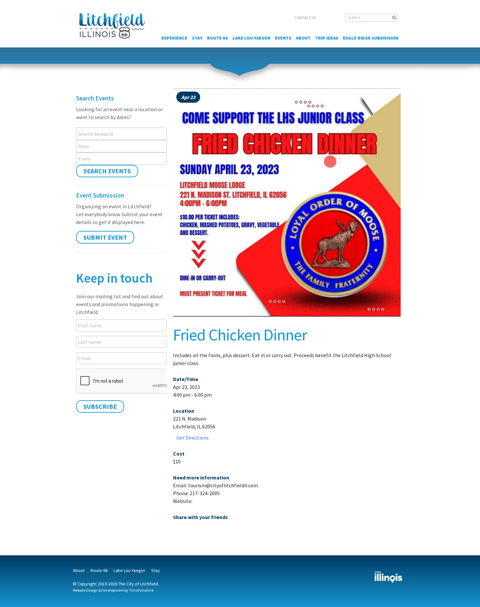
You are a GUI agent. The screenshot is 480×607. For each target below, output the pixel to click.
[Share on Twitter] (189, 531)
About (303, 38)
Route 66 (217, 38)
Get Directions (192, 437)
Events (283, 38)
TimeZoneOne (141, 590)
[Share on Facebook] (178, 531)
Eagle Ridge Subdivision (370, 38)
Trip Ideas (326, 38)
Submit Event (105, 237)
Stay (197, 38)
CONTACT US (305, 17)
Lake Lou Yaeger (251, 38)
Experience (174, 38)
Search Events (107, 171)
